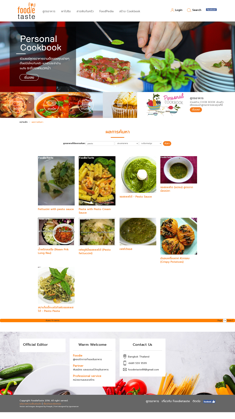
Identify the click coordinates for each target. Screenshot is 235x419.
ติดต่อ (196, 401)
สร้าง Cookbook (129, 11)
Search (196, 10)
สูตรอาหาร (48, 11)
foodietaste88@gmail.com (143, 369)
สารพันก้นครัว (85, 11)
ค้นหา (167, 143)
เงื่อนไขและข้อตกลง (52, 403)
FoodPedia (106, 11)
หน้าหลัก (24, 122)
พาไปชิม (66, 11)
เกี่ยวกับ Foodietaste (176, 401)
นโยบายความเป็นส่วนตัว (30, 403)
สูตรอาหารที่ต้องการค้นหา (74, 143)
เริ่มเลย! (196, 109)
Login (178, 10)
